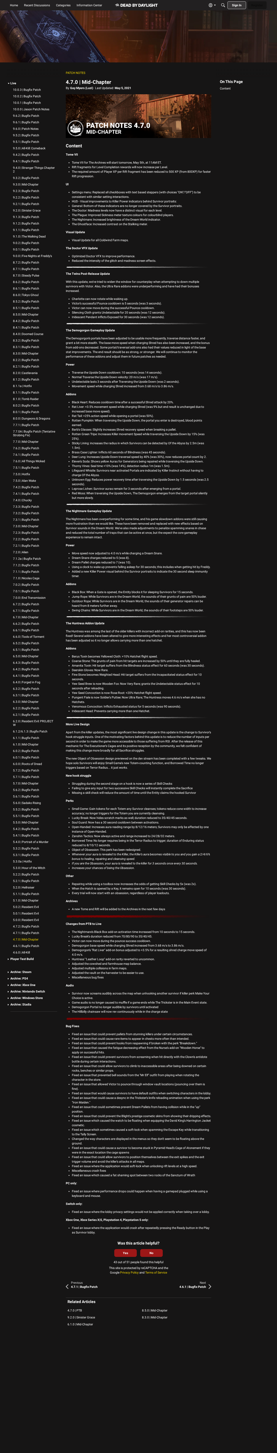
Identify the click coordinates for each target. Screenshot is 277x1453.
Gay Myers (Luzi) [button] (81, 88)
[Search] (223, 5)
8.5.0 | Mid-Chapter (154, 1310)
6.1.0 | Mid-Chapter (80, 1324)
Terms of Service (156, 1272)
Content (225, 88)
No (151, 1253)
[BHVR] (136, 5)
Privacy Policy (129, 1272)
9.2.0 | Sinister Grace (81, 1317)
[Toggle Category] (8, 84)
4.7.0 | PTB (75, 1310)
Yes (125, 1253)
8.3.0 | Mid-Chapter (154, 1317)
